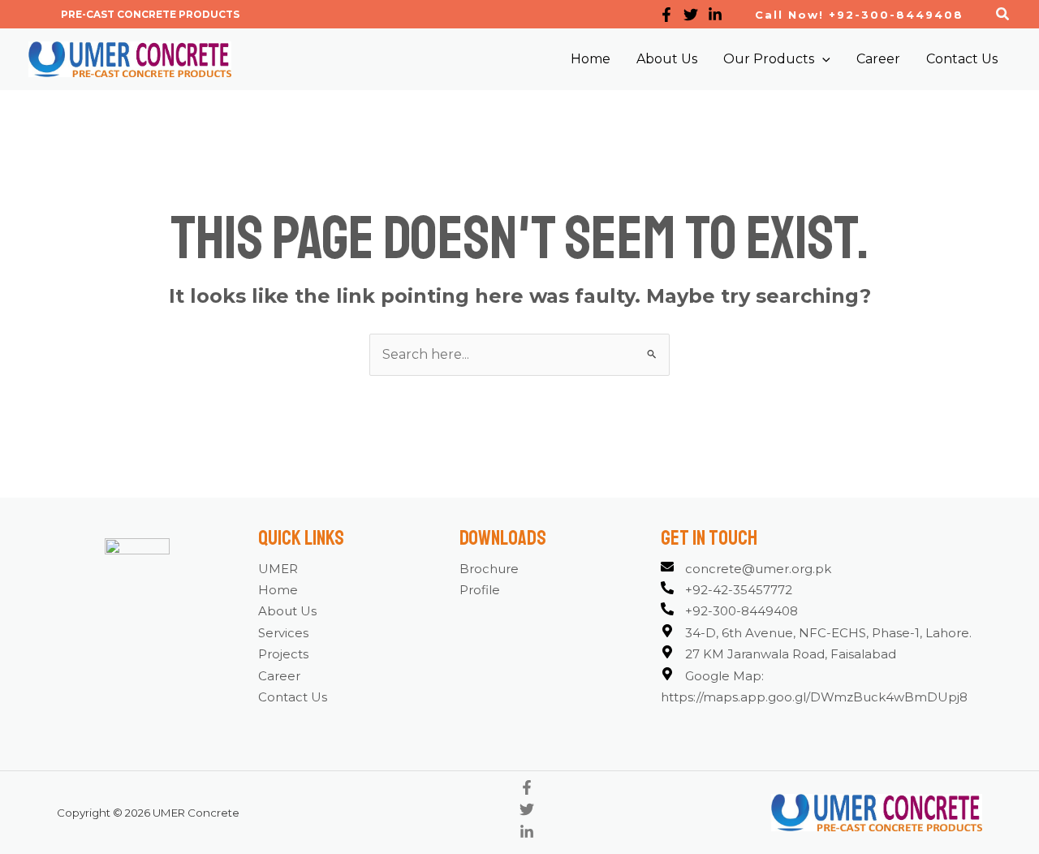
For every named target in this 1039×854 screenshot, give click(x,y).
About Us (287, 611)
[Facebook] (666, 14)
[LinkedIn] (715, 14)
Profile (479, 589)
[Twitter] (690, 14)
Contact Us (292, 697)
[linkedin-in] (527, 835)
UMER (278, 568)
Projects (283, 654)
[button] (150, 14)
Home (278, 589)
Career (279, 676)
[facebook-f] (527, 790)
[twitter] (527, 812)
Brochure (489, 568)
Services (283, 632)
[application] (822, 59)
